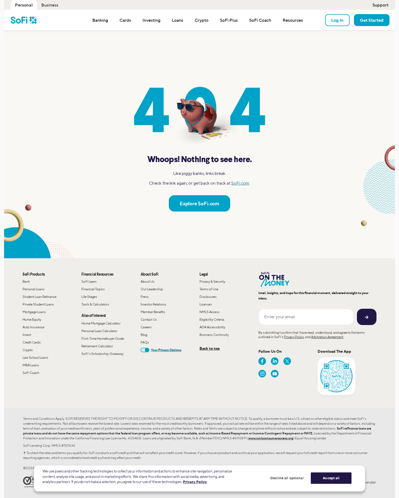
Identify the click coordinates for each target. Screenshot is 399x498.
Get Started (372, 20)
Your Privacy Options (166, 350)
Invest (27, 335)
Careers (146, 327)
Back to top (209, 348)
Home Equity (32, 319)
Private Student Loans (38, 304)
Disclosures (208, 297)
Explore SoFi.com (199, 203)
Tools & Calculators (95, 304)
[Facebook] (262, 361)
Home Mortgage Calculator (101, 323)
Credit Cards (32, 342)
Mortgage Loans (34, 312)
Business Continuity (214, 335)
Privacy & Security (212, 281)
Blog (144, 335)
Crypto (28, 350)
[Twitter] (287, 361)
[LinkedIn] (274, 361)
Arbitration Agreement (327, 337)
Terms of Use (208, 289)
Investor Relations (153, 304)
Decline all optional (287, 478)
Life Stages (89, 297)
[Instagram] (262, 373)
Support (380, 5)
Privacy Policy (294, 337)
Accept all (331, 478)
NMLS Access (209, 312)
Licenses (205, 304)
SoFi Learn (89, 281)
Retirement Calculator (97, 346)
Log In (337, 20)
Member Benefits (153, 312)
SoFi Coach (31, 373)
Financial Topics (93, 289)
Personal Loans (34, 289)
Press (145, 297)
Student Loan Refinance (39, 297)
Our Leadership (152, 289)
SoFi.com (240, 183)
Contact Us (149, 319)
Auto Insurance (33, 327)
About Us (147, 281)
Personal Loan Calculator (99, 331)
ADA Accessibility (212, 327)
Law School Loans (35, 357)
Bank (26, 281)
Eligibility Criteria (211, 319)
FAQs (145, 342)
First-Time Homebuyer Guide (102, 338)
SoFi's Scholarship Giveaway (102, 354)
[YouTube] (274, 373)
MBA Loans (31, 365)
